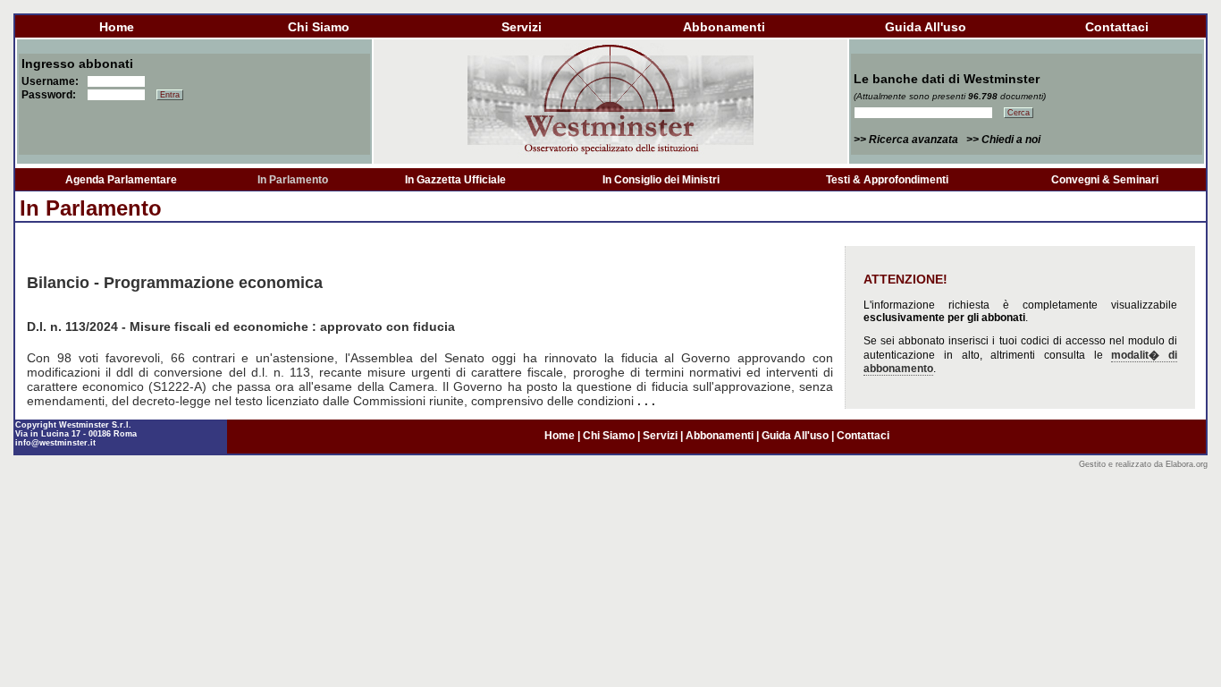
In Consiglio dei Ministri (661, 180)
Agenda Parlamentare (121, 180)
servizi (521, 27)
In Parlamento (292, 180)
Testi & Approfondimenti (887, 180)
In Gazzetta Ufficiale (455, 180)
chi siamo (318, 27)
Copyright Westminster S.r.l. (73, 424)
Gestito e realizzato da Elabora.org (1143, 464)
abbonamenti (724, 27)
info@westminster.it (55, 442)
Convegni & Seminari (1104, 180)
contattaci (1117, 27)
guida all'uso (925, 27)
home (116, 27)
